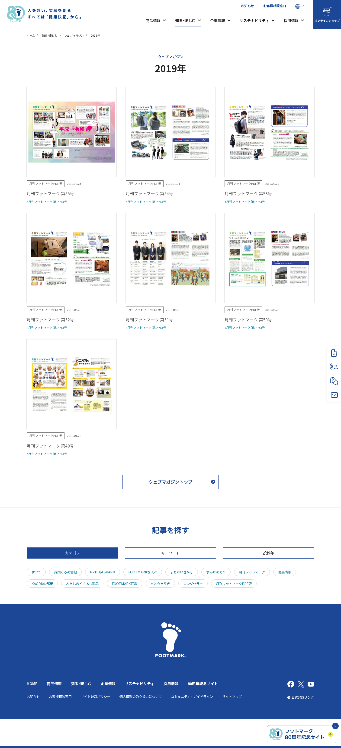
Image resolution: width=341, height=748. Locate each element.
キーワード (170, 553)
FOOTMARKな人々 (142, 571)
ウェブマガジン (74, 35)
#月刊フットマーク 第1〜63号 (47, 201)
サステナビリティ (254, 20)
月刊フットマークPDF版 (234, 583)
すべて (36, 571)
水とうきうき (160, 583)
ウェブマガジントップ (170, 482)
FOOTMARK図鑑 (124, 583)
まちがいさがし (181, 571)
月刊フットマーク (252, 571)
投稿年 (268, 553)
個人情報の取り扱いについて (140, 696)
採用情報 (291, 20)
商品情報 (153, 20)
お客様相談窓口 (274, 5)
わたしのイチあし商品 (82, 583)
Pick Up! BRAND (102, 571)
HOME (32, 683)
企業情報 (217, 20)
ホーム (31, 35)
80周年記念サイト (203, 683)
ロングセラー (193, 583)
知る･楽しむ (185, 20)
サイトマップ (232, 696)
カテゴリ (72, 553)
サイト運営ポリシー (95, 696)
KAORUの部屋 (42, 583)
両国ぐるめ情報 (65, 571)
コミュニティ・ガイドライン (192, 696)
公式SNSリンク (302, 697)
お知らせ (247, 5)
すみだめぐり (216, 571)
